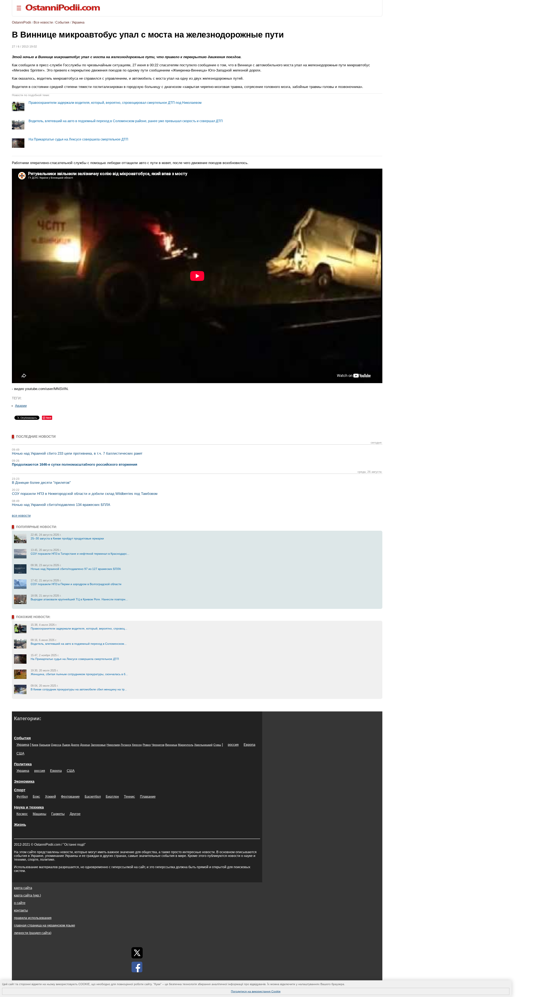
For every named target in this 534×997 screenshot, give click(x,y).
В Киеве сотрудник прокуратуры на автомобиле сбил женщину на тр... (79, 689)
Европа (249, 744)
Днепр (75, 744)
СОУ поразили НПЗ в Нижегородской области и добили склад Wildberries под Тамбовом (84, 494)
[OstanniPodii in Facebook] (137, 967)
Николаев (113, 744)
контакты (21, 910)
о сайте (19, 903)
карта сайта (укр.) (27, 895)
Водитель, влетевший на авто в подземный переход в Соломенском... (79, 643)
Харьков (44, 744)
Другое (75, 814)
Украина (78, 22)
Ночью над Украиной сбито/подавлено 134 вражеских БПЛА (61, 505)
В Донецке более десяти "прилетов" (41, 483)
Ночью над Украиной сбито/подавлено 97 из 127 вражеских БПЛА (76, 569)
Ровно (147, 744)
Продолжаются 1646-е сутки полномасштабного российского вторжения (74, 465)
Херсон (137, 744)
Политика (23, 764)
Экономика (24, 781)
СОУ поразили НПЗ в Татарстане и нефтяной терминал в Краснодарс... (80, 553)
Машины (39, 814)
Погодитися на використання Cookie (256, 991)
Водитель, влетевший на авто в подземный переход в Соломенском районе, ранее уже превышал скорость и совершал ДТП (126, 121)
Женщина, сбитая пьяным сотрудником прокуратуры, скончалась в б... (79, 674)
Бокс (36, 796)
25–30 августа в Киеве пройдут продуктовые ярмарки (67, 538)
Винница (171, 744)
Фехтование (70, 796)
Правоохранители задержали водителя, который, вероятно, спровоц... (79, 628)
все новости (21, 515)
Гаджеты (58, 814)
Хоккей (50, 796)
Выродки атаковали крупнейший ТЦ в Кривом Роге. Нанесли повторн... (79, 599)
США (20, 753)
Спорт (19, 790)
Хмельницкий (203, 744)
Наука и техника (29, 807)
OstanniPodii (21, 22)
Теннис (129, 796)
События (62, 22)
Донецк (85, 744)
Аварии (21, 406)
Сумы (217, 744)
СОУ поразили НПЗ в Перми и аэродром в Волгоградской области (76, 584)
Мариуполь (185, 744)
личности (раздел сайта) (32, 933)
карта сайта (23, 888)
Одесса (56, 744)
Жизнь (20, 825)
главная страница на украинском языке (44, 925)
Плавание (148, 796)
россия (233, 744)
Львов (66, 744)
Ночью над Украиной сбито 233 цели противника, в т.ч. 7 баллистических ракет (77, 453)
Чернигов (158, 744)
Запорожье (98, 744)
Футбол (22, 796)
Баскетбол (93, 796)
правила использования (33, 918)
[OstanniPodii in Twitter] (137, 952)
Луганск (126, 744)
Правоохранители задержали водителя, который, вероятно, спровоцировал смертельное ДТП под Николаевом (115, 102)
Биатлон (112, 796)
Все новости (43, 22)
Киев (35, 744)
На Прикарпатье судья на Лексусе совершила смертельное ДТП (78, 139)
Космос (22, 814)
